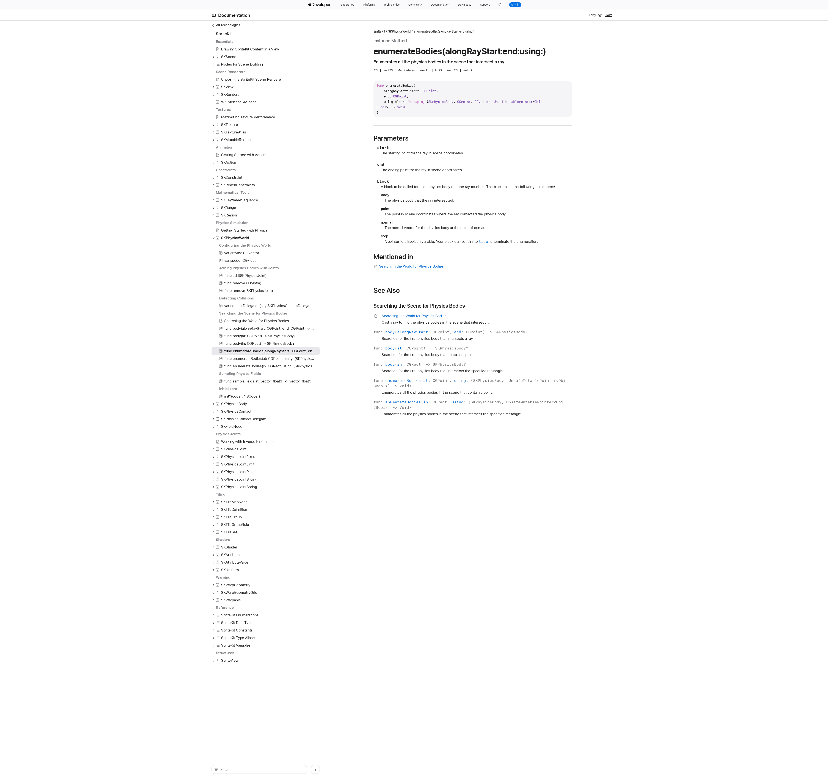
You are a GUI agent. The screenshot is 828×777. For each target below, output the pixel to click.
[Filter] (261, 769)
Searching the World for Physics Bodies (411, 266)
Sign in (515, 4)
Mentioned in (393, 257)
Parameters (391, 138)
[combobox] (261, 769)
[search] (259, 769)
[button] (500, 4)
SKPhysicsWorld (399, 31)
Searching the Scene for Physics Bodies (419, 306)
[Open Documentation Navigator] (214, 15)
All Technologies (228, 25)
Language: (596, 15)
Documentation (234, 15)
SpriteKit (379, 31)
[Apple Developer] (320, 4)
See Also (386, 290)
